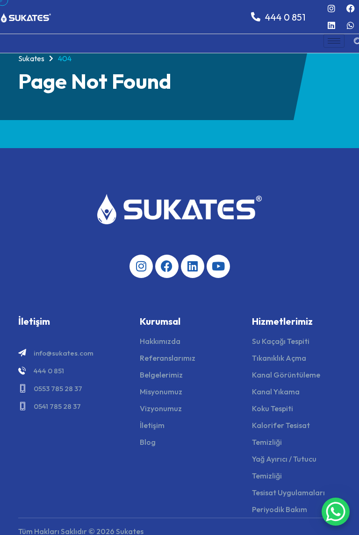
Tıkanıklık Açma (279, 358)
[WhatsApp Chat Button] (336, 512)
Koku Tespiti (272, 408)
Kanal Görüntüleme (286, 374)
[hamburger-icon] (334, 41)
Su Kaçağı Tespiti (280, 341)
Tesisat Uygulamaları (288, 492)
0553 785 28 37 (58, 388)
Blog (148, 442)
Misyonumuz (161, 391)
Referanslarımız (167, 358)
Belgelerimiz (161, 374)
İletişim (152, 425)
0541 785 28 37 (57, 406)
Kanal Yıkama (276, 391)
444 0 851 (49, 370)
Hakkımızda (160, 341)
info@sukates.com (63, 353)
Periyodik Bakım (279, 509)
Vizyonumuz (161, 408)
